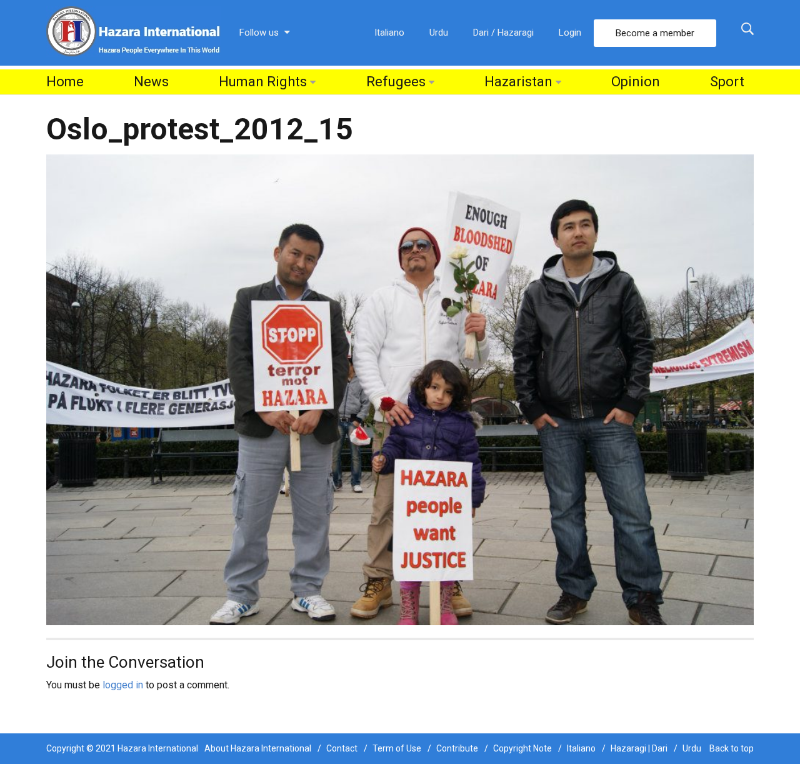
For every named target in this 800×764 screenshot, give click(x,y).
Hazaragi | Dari (639, 748)
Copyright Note (522, 748)
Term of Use (396, 748)
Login (570, 32)
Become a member (655, 33)
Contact (342, 748)
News (151, 81)
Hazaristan (518, 81)
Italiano (389, 32)
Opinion (635, 81)
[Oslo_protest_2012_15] (400, 389)
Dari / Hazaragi (503, 32)
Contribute (457, 748)
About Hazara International (257, 748)
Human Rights (263, 81)
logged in (122, 685)
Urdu (438, 32)
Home (65, 81)
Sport (727, 81)
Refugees (396, 81)
